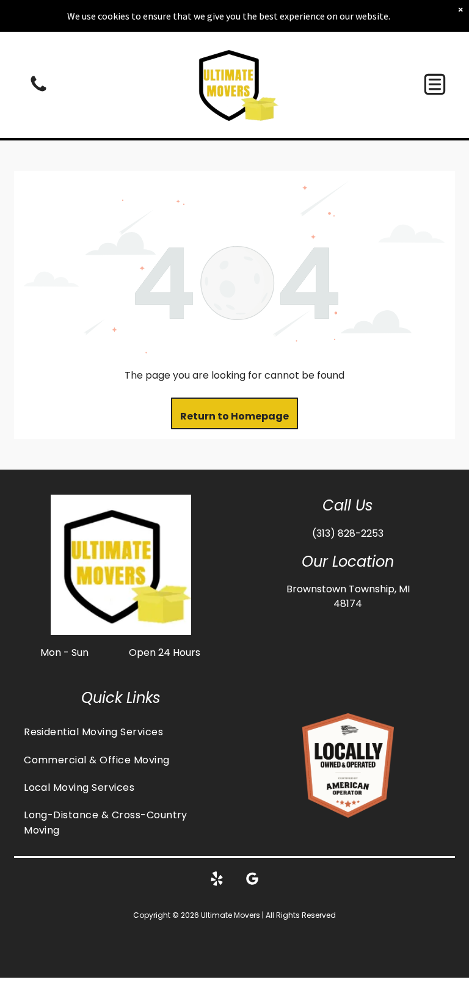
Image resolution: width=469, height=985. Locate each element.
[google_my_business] (252, 880)
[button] (435, 84)
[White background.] (38, 91)
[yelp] (217, 880)
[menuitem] (121, 732)
